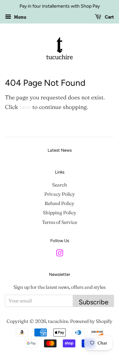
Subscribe (93, 302)
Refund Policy (59, 203)
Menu (19, 17)
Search (59, 185)
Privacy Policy (59, 194)
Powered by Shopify (91, 321)
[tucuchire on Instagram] (59, 254)
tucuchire (58, 321)
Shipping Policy (59, 213)
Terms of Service (59, 222)
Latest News (60, 150)
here (25, 106)
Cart (109, 17)
